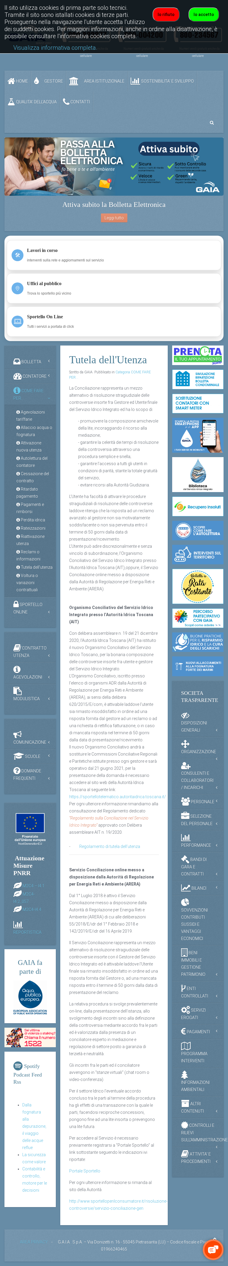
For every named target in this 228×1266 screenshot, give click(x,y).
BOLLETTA (30, 361)
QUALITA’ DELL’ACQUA (36, 101)
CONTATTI (79, 101)
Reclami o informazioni (28, 555)
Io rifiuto (166, 14)
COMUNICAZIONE (29, 742)
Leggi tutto (114, 218)
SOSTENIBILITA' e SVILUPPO (167, 81)
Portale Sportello (84, 1171)
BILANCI (198, 888)
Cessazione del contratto (32, 477)
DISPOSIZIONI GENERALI (194, 726)
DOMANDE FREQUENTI (27, 775)
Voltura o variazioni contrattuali (27, 582)
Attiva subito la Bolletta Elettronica (114, 204)
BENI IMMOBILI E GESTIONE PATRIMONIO (193, 963)
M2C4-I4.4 (32, 909)
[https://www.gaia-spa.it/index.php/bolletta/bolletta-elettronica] (114, 166)
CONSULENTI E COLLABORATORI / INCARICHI (197, 780)
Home (21, 81)
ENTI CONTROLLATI (194, 992)
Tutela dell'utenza (36, 567)
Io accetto (204, 14)
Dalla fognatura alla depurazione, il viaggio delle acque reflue (34, 1126)
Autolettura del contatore (32, 462)
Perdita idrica (32, 520)
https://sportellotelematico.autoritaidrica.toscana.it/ (117, 796)
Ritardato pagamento (27, 493)
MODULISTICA (26, 698)
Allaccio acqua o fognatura (34, 431)
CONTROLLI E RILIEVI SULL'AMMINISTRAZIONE (202, 1132)
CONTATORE (34, 376)
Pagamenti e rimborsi (30, 508)
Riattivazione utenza (30, 540)
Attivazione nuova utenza (29, 446)
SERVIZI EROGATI (193, 1014)
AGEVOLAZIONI (27, 677)
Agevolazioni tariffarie (30, 416)
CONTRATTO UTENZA (30, 652)
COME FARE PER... (28, 394)
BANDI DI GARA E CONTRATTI (194, 866)
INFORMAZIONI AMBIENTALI (195, 1086)
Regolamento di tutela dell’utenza (109, 846)
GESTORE (53, 81)
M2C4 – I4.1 (34, 885)
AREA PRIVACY (34, 1242)
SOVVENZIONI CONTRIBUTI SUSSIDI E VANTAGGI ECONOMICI (194, 924)
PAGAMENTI (198, 1031)
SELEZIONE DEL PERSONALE (197, 820)
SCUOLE (32, 756)
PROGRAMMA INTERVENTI (194, 1057)
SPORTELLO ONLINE (27, 608)
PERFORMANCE (196, 845)
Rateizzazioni (32, 528)
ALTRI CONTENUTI (192, 1107)
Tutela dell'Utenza (108, 360)
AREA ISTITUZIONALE (103, 81)
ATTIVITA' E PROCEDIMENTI (196, 1157)
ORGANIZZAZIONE (198, 751)
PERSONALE (202, 801)
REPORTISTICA (27, 932)
